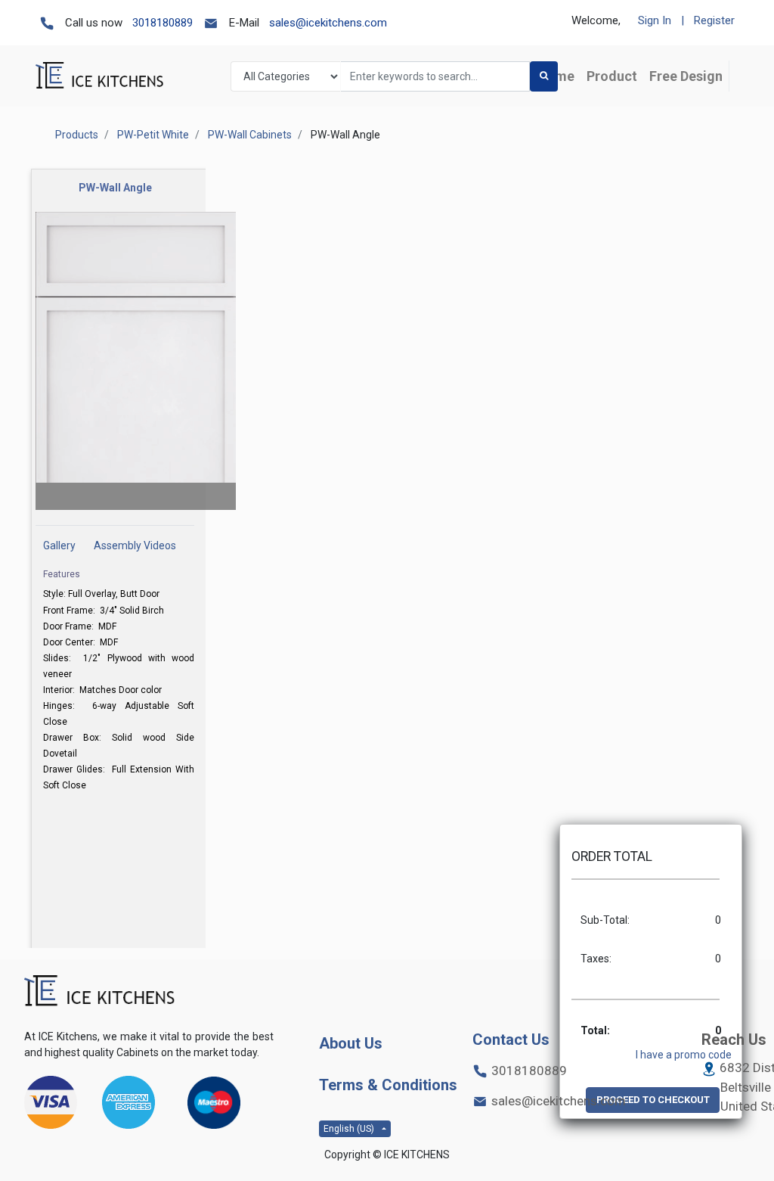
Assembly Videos (135, 545)
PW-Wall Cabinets (250, 135)
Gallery (59, 545)
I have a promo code (684, 1055)
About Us (350, 1043)
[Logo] (99, 991)
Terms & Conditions (388, 1085)
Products (76, 135)
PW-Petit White (153, 135)
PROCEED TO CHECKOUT (653, 1099)
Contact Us (511, 1039)
